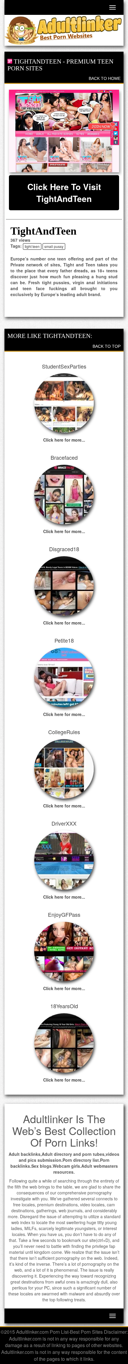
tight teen (32, 246)
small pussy (53, 246)
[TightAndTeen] (64, 131)
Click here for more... (64, 440)
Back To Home (105, 78)
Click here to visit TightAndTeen (64, 193)
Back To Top (107, 346)
